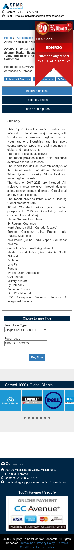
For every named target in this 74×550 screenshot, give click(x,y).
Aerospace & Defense (31, 37)
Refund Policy (45, 547)
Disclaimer (28, 543)
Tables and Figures (37, 109)
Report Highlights (37, 91)
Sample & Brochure (19, 79)
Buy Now (37, 357)
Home (8, 37)
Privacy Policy (46, 543)
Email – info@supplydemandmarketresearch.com (35, 16)
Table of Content (37, 100)
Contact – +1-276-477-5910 (22, 12)
